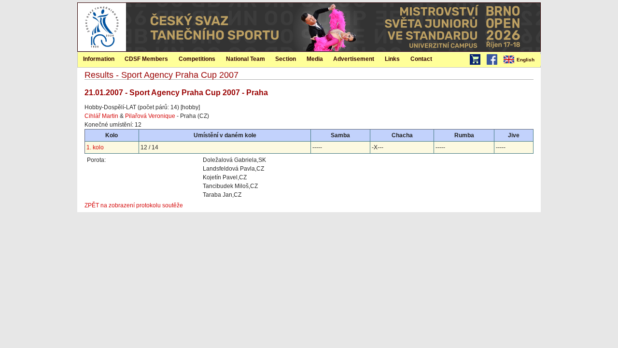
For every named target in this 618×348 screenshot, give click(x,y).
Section (285, 59)
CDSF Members (146, 59)
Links (392, 59)
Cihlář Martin (101, 116)
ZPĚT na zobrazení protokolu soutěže (133, 205)
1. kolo (95, 147)
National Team (245, 59)
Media (315, 59)
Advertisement (353, 59)
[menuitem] (521, 60)
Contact (421, 59)
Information (98, 59)
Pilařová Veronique (150, 116)
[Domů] (102, 49)
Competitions (197, 59)
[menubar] (521, 60)
